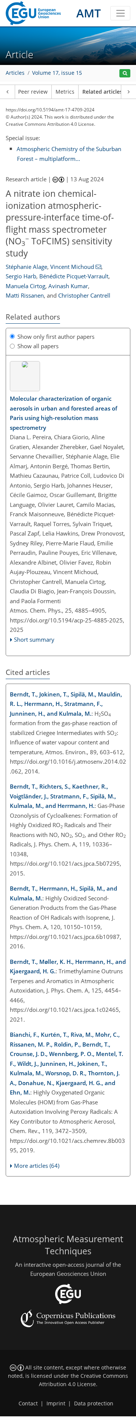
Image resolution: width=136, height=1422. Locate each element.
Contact (28, 1403)
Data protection (93, 1403)
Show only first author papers (55, 336)
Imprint (55, 1403)
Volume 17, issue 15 (57, 72)
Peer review (33, 91)
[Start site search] (124, 73)
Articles (15, 72)
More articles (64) (36, 1165)
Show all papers (38, 346)
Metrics (65, 91)
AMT (88, 13)
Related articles (102, 91)
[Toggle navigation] (120, 13)
